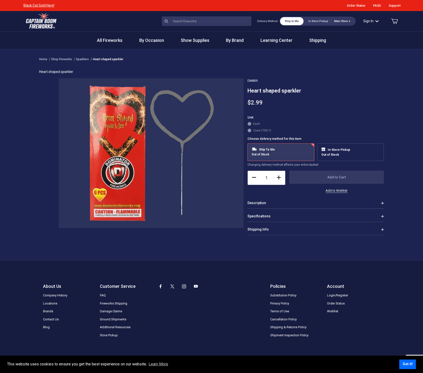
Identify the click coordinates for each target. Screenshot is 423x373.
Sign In (368, 21)
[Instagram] (184, 286)
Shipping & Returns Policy (288, 327)
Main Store (341, 21)
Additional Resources (115, 327)
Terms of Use (279, 311)
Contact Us (51, 319)
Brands (48, 311)
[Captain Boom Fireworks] (41, 21)
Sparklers (82, 59)
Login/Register (337, 295)
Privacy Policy (279, 303)
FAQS (377, 5)
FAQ (103, 295)
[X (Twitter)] (172, 286)
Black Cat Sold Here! (39, 5)
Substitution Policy (283, 295)
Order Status (356, 5)
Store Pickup (109, 335)
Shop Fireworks (61, 59)
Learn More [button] (158, 364)
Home (43, 59)
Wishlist (332, 311)
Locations (50, 303)
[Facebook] (160, 286)
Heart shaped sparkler (108, 59)
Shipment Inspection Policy (289, 335)
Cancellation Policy (283, 319)
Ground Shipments (113, 319)
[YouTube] (196, 286)
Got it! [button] (408, 364)
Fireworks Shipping (113, 303)
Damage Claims (111, 311)
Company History (55, 295)
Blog (46, 327)
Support (394, 5)
